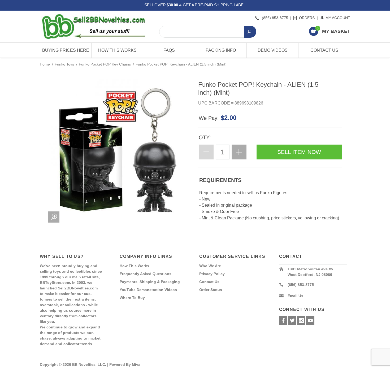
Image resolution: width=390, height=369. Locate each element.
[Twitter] (292, 320)
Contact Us (324, 50)
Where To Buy (132, 298)
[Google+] (301, 320)
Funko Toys (64, 64)
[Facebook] (283, 320)
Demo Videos (273, 50)
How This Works (117, 50)
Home (45, 64)
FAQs (169, 50)
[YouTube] (310, 320)
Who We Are (210, 266)
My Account (338, 18)
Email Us (295, 296)
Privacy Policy (212, 274)
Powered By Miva (124, 364)
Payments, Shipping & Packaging (150, 282)
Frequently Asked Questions (145, 274)
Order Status (210, 290)
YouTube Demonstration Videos (148, 290)
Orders (307, 18)
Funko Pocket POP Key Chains (105, 64)
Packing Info (221, 50)
